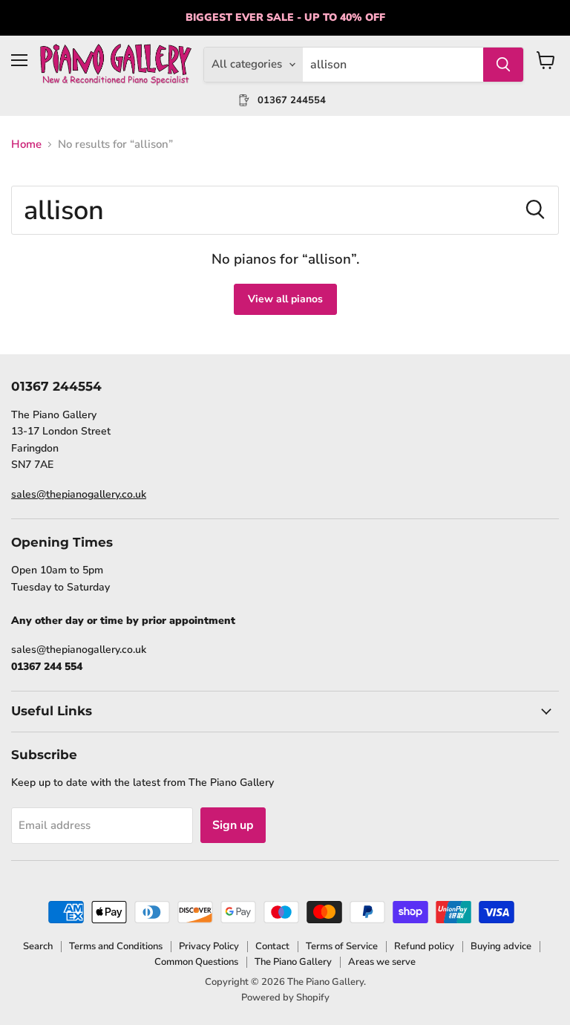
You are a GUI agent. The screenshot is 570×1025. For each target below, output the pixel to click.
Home (26, 144)
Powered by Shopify (285, 997)
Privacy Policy (209, 946)
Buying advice (501, 946)
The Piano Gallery (293, 962)
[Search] (503, 65)
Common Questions (196, 962)
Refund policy (424, 946)
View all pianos (285, 299)
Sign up (233, 825)
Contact (272, 946)
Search (38, 946)
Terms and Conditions (116, 946)
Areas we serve (382, 962)
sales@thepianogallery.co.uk (78, 494)
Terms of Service (342, 946)
